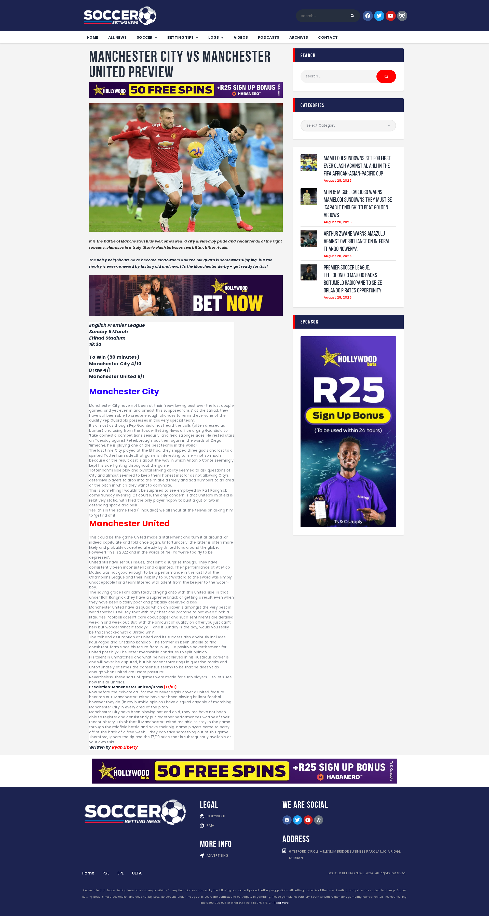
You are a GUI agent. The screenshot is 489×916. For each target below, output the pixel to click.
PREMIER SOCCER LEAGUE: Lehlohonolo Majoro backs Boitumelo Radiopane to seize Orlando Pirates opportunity (353, 279)
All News (117, 37)
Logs (213, 37)
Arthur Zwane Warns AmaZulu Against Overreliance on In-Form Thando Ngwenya (356, 241)
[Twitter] (379, 16)
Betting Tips (180, 37)
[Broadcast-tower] (402, 16)
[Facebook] (368, 16)
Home (92, 37)
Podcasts (268, 37)
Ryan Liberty (125, 747)
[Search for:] (348, 76)
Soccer (145, 37)
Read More (281, 903)
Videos (241, 37)
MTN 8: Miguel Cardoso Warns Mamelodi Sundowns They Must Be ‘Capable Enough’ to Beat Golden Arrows (358, 203)
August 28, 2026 (337, 180)
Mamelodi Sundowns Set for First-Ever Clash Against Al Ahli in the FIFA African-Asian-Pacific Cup (358, 166)
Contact (328, 37)
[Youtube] (391, 16)
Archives (298, 37)
